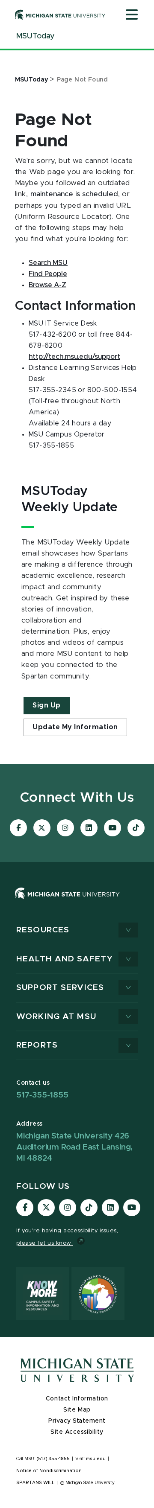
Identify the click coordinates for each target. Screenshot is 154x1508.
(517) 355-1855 (53, 1459)
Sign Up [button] (47, 705)
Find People (48, 274)
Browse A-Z (47, 285)
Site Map (76, 1410)
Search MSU (48, 262)
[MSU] (67, 901)
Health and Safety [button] (64, 959)
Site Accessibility (77, 1432)
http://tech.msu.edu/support (74, 356)
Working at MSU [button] (56, 1017)
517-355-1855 (42, 1095)
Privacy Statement (77, 1421)
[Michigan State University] (60, 14)
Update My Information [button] (75, 727)
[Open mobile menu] (132, 15)
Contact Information (77, 1399)
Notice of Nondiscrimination (49, 1471)
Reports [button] (37, 1045)
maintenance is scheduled (74, 194)
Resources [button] (42, 930)
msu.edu (96, 1459)
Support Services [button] (60, 988)
